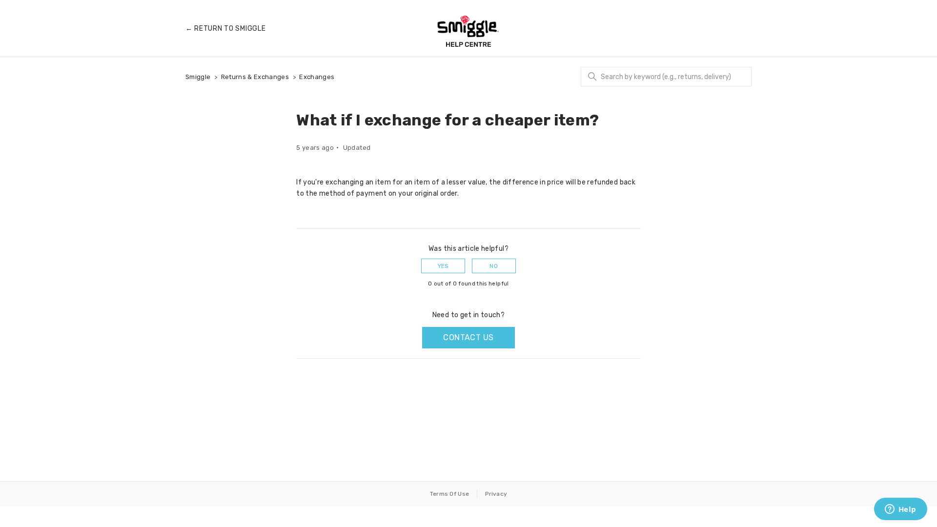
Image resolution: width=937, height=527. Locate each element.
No (493, 266)
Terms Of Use (449, 493)
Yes (443, 266)
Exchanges (316, 77)
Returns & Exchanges (255, 77)
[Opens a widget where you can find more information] (900, 510)
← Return (225, 28)
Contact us (468, 337)
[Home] (468, 31)
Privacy (496, 493)
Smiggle (197, 77)
